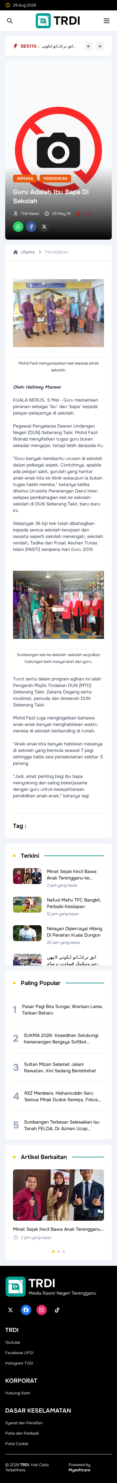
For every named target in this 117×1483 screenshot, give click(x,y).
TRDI (24, 1464)
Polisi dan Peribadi (22, 1433)
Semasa (25, 178)
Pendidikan (55, 178)
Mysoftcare (79, 1470)
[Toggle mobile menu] (106, 21)
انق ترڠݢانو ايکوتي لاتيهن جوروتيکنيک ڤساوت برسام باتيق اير (60, 46)
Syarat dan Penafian (24, 1423)
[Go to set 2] (58, 1251)
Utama (28, 252)
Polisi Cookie (16, 1443)
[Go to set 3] (63, 1251)
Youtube (12, 1342)
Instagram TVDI (19, 1363)
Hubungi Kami (17, 1393)
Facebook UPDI (19, 1352)
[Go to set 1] (53, 1251)
